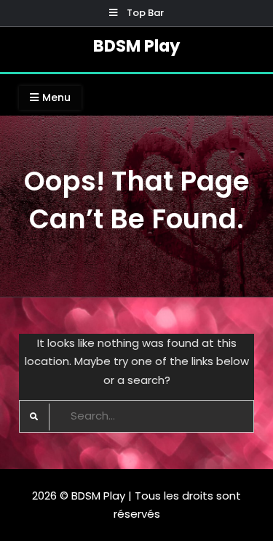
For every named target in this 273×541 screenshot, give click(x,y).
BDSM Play (136, 45)
